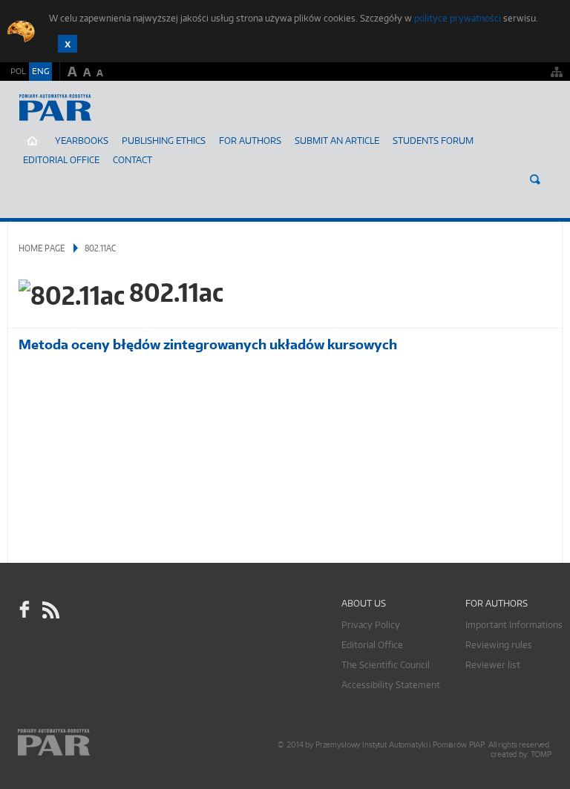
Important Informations (514, 624)
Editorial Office (61, 159)
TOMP (541, 754)
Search (535, 179)
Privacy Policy (370, 624)
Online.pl (96, 742)
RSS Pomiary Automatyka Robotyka (50, 609)
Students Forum (433, 140)
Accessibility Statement (390, 684)
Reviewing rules (498, 644)
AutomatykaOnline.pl (95, 122)
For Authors (250, 140)
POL (18, 71)
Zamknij (67, 44)
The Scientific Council (385, 664)
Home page (42, 248)
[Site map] (557, 71)
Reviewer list (492, 664)
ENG (40, 71)
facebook (24, 609)
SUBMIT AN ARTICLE (337, 140)
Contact (132, 159)
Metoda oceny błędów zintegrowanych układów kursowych (208, 344)
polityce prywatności (457, 18)
